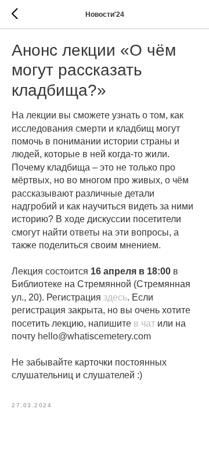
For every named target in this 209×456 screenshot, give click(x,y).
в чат (144, 323)
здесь (115, 297)
